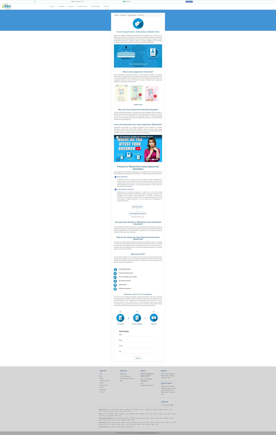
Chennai (167, 386)
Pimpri (166, 373)
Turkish (152, 422)
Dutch (106, 424)
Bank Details (102, 389)
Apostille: (101, 413)
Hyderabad (163, 377)
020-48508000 (144, 381)
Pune (162, 373)
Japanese (123, 422)
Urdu (126, 424)
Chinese (118, 422)
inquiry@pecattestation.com (78, 1)
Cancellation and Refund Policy (127, 378)
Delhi (167, 375)
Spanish (113, 422)
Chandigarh (163, 388)
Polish (174, 422)
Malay (157, 424)
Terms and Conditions (125, 376)
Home (101, 374)
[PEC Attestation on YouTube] (172, 405)
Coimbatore (171, 392)
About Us (102, 378)
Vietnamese (101, 424)
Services (52, 6)
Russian (136, 422)
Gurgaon (170, 388)
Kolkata (172, 386)
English (152, 424)
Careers (101, 387)
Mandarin (134, 424)
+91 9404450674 (148, 379)
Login (34, 1)
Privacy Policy (123, 374)
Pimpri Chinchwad (115, 409)
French (131, 422)
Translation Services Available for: (106, 418)
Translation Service (103, 422)
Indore (162, 386)
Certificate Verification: (104, 426)
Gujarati (162, 422)
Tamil (171, 422)
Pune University (112, 426)
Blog (101, 376)
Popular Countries (95, 6)
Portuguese (157, 422)
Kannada (118, 424)
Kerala (174, 388)
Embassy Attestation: (103, 409)
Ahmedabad (171, 373)
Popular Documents (82, 6)
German (108, 422)
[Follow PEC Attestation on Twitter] (163, 405)
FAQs (121, 380)
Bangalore (171, 375)
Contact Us (106, 6)
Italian (148, 422)
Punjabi (166, 422)
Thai (109, 424)
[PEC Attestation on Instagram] (170, 405)
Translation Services (104, 380)
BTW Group (152, 432)
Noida (166, 392)
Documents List (103, 385)
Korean (140, 422)
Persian (122, 424)
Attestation (61, 6)
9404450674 (128, 1)
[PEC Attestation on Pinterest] (168, 405)
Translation (71, 6)
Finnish (143, 424)
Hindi (144, 422)
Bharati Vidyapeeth (120, 426)
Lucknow (163, 390)
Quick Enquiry (189, 1)
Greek (130, 424)
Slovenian (148, 424)
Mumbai (163, 375)
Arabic (127, 422)
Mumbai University (129, 426)
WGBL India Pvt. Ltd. (143, 432)
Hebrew (139, 424)
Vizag (162, 394)
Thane (168, 377)
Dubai (162, 392)
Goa (172, 390)
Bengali (113, 424)
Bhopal (168, 390)
